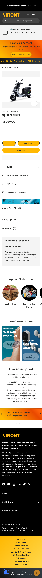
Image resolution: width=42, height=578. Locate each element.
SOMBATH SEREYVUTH (10, 111)
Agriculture (10, 304)
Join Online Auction (21, 561)
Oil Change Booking (21, 555)
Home (4, 67)
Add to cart (28, 143)
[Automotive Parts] (29, 293)
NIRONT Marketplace (14, 524)
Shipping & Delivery (8, 530)
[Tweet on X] (10, 208)
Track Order (21, 539)
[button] (33, 14)
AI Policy (31, 530)
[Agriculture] (10, 293)
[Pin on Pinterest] (19, 208)
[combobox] (21, 20)
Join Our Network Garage (21, 552)
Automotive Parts (29, 306)
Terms (4, 528)
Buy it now (21, 150)
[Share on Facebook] (15, 208)
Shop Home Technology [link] (30, 357)
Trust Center (21, 542)
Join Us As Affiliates (21, 549)
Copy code (25, 54)
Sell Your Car (21, 558)
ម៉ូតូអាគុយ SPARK (13, 67)
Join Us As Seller (21, 546)
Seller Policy (22, 530)
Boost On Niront (21, 564)
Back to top (21, 424)
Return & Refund (21, 528)
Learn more (31, 6)
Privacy (11, 528)
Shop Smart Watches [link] (11, 345)
